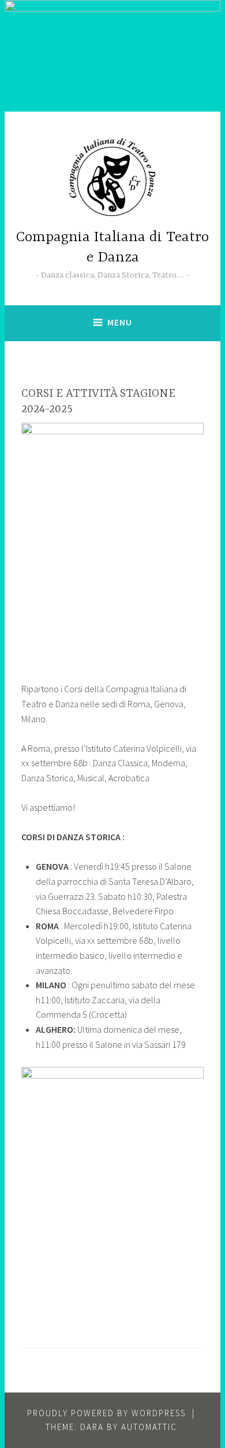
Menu (119, 322)
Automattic (149, 1426)
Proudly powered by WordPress (106, 1413)
